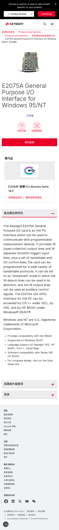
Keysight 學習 (10, 426)
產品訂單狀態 (9, 453)
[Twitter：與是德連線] (20, 501)
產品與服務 (8, 414)
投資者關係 (8, 472)
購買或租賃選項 (34, 197)
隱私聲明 (30, 511)
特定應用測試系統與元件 (43, 35)
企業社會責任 (9, 480)
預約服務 (29, 142)
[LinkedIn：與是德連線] (13, 501)
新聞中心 (7, 468)
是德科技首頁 (8, 32)
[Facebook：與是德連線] (6, 501)
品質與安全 (8, 476)
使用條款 (10, 515)
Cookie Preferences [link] (39, 518)
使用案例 (7, 418)
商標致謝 (21, 515)
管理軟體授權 (9, 449)
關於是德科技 (9, 464)
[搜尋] (45, 24)
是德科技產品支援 (11, 445)
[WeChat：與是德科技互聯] (34, 501)
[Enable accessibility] (5, 524)
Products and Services (30, 32)
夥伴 (5, 434)
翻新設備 (7, 430)
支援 (5, 441)
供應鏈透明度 (9, 484)
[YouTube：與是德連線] (27, 501)
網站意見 (32, 515)
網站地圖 (41, 511)
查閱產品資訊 (15, 197)
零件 (5, 457)
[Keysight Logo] (15, 24)
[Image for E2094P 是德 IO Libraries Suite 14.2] (29, 171)
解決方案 (7, 422)
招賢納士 (7, 488)
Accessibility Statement (17, 518)
